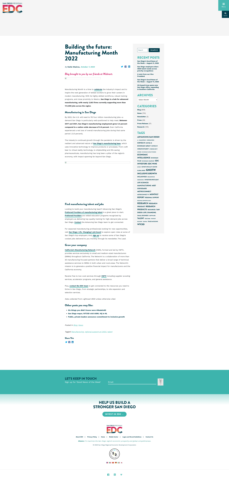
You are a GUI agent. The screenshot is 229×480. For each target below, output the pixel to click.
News (80, 325)
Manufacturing (77, 332)
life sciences (143, 182)
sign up (96, 235)
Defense (139, 152)
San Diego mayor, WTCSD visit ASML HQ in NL (87, 314)
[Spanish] (110, 462)
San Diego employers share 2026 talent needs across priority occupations (147, 69)
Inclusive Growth (147, 173)
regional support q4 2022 (95, 332)
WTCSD (141, 224)
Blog (75, 325)
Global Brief (141, 170)
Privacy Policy (92, 437)
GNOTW (151, 170)
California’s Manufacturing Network (80, 250)
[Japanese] (121, 462)
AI (137, 140)
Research (140, 127)
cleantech (142, 140)
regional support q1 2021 (144, 200)
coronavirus (150, 140)
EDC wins (152, 163)
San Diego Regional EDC (12, 8)
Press (139, 120)
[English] (107, 462)
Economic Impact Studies (149, 152)
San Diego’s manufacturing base (107, 143)
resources (152, 210)
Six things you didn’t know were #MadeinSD (87, 310)
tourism (145, 221)
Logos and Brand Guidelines (131, 437)
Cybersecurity (153, 149)
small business (143, 216)
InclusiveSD (142, 177)
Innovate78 (140, 180)
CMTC (103, 276)
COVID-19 (141, 143)
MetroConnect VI (143, 194)
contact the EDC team (79, 286)
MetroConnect (144, 191)
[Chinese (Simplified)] (113, 462)
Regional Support (152, 197)
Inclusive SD (151, 177)
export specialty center (149, 167)
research (142, 203)
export (139, 167)
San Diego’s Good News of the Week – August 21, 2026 (148, 62)
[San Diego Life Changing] (114, 453)
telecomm (147, 218)
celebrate (98, 89)
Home (103, 437)
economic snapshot (148, 161)
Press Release (142, 124)
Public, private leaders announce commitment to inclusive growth (96, 317)
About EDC (79, 437)
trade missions (153, 221)
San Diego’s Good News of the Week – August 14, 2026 (148, 81)
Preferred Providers (73, 216)
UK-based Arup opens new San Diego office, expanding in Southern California (148, 87)
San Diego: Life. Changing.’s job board (85, 232)
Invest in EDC (113, 414)
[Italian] (119, 462)
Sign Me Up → (160, 382)
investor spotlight (151, 180)
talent (109, 332)
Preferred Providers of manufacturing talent (84, 212)
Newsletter (141, 117)
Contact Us (149, 437)
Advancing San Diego (148, 137)
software (152, 215)
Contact (77, 222)
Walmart (107, 74)
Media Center (113, 437)
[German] (116, 462)
